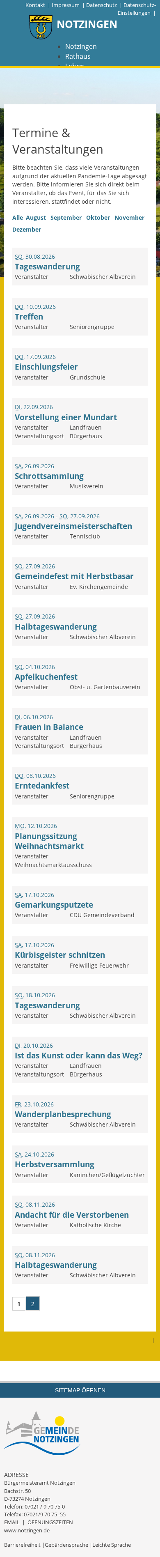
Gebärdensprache (66, 1544)
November (129, 217)
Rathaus (78, 56)
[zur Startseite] (41, 28)
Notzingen (81, 46)
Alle (17, 217)
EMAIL (12, 1522)
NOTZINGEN (87, 24)
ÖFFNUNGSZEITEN (50, 1522)
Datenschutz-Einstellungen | (137, 8)
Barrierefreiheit (22, 1544)
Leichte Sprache (111, 1544)
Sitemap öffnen (80, 1390)
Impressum (66, 5)
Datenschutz (101, 5)
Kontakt (35, 5)
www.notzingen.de (27, 1530)
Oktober (98, 217)
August (36, 217)
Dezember (26, 229)
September (66, 217)
